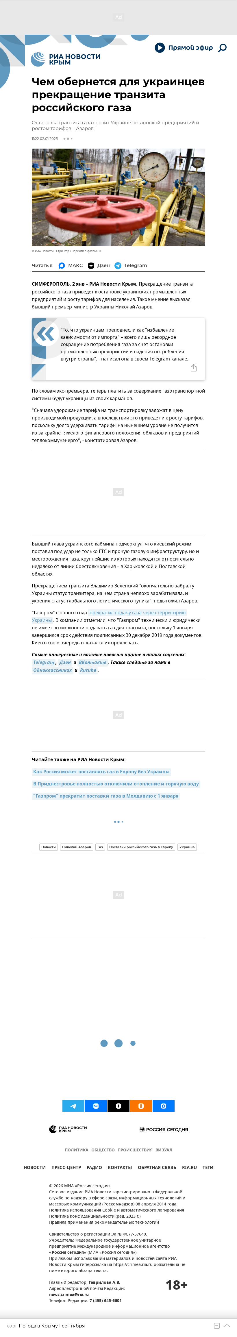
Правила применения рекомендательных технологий (104, 1222)
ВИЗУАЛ (163, 1150)
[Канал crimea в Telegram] (73, 1106)
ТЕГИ (208, 1168)
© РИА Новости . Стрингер (50, 251)
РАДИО (94, 1168)
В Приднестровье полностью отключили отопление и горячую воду (116, 784)
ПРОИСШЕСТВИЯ (135, 1150)
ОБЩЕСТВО (103, 1150)
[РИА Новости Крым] (65, 59)
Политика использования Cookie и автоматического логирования (116, 1210)
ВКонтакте (92, 663)
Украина (187, 847)
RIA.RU (189, 1168)
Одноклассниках (52, 670)
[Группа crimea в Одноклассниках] (141, 1106)
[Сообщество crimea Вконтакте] (96, 1106)
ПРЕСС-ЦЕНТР (66, 1168)
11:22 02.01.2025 (45, 138)
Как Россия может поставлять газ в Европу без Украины (101, 772)
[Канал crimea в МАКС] (164, 1106)
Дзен (65, 663)
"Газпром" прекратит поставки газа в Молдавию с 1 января (105, 796)
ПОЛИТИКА (76, 1150)
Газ (100, 847)
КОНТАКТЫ (120, 1168)
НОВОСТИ (35, 1168)
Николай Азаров (76, 847)
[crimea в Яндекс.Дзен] (118, 1106)
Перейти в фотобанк (86, 251)
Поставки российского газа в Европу (141, 847)
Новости (48, 847)
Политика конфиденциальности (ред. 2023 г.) (94, 1216)
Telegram (43, 663)
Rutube (88, 670)
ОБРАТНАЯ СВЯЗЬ (157, 1168)
